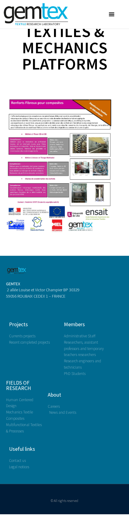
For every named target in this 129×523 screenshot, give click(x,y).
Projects (18, 324)
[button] (111, 14)
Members (74, 324)
